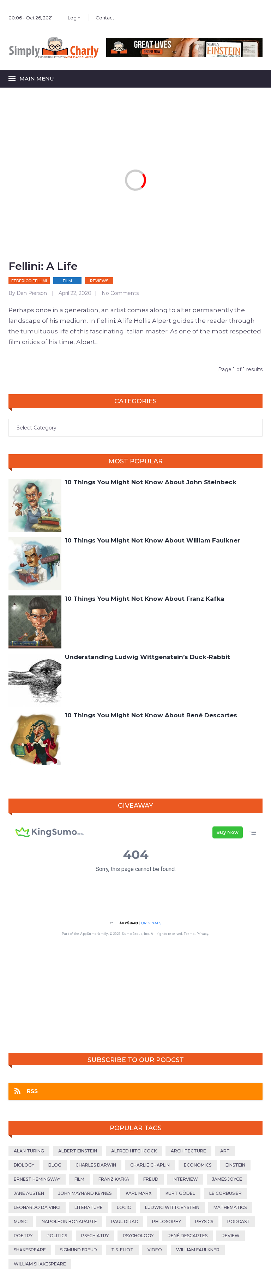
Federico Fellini (29, 280)
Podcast (238, 1221)
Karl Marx (138, 1193)
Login (74, 17)
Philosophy (166, 1221)
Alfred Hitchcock (134, 1150)
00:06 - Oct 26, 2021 (30, 17)
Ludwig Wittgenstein (172, 1207)
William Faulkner (197, 1249)
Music (21, 1221)
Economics (197, 1165)
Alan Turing (29, 1150)
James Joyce (227, 1179)
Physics (204, 1221)
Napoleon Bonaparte (69, 1221)
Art (225, 1150)
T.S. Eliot (122, 1249)
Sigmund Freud (78, 1249)
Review (231, 1235)
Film (67, 280)
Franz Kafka (113, 1179)
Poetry (23, 1235)
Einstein (235, 1165)
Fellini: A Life (43, 266)
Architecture (188, 1150)
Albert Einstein (77, 1150)
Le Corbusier (225, 1193)
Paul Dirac (124, 1221)
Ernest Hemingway (37, 1179)
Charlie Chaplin (150, 1165)
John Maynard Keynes (85, 1193)
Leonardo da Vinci (37, 1207)
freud (150, 1179)
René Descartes (187, 1235)
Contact (105, 17)
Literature (88, 1207)
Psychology (138, 1235)
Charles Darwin (96, 1165)
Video (154, 1249)
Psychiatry (95, 1235)
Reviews (99, 280)
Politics (57, 1235)
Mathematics (230, 1207)
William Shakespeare (40, 1264)
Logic (124, 1207)
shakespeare (30, 1249)
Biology (24, 1165)
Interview (185, 1179)
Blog (54, 1165)
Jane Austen (29, 1193)
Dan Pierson (32, 293)
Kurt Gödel (180, 1193)
